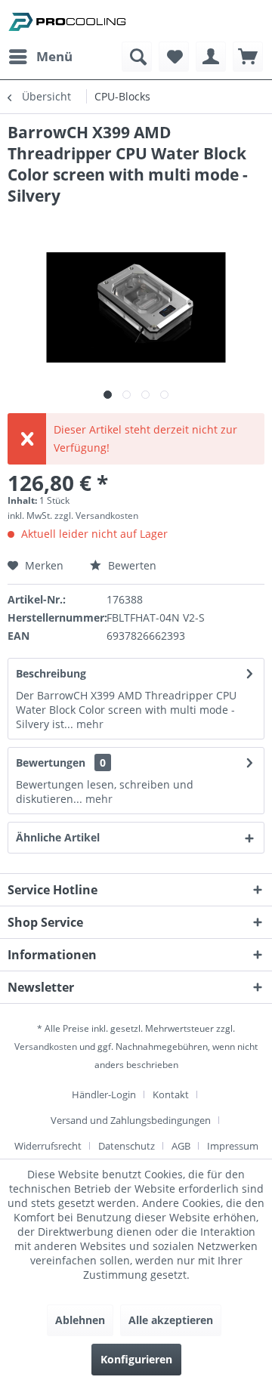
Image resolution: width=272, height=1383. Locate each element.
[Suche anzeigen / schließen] (137, 57)
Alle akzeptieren (170, 1320)
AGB (181, 1146)
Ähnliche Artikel (58, 837)
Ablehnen (80, 1320)
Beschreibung (51, 673)
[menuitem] (40, 57)
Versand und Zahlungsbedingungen (131, 1120)
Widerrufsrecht (48, 1146)
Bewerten (130, 565)
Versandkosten (45, 1046)
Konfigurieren (136, 1359)
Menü (54, 56)
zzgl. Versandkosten (96, 515)
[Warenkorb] (248, 57)
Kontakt (171, 1094)
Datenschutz (126, 1146)
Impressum (232, 1146)
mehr (88, 724)
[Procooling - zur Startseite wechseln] (67, 21)
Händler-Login (104, 1094)
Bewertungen (50, 762)
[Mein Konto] (211, 57)
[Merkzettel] (174, 57)
